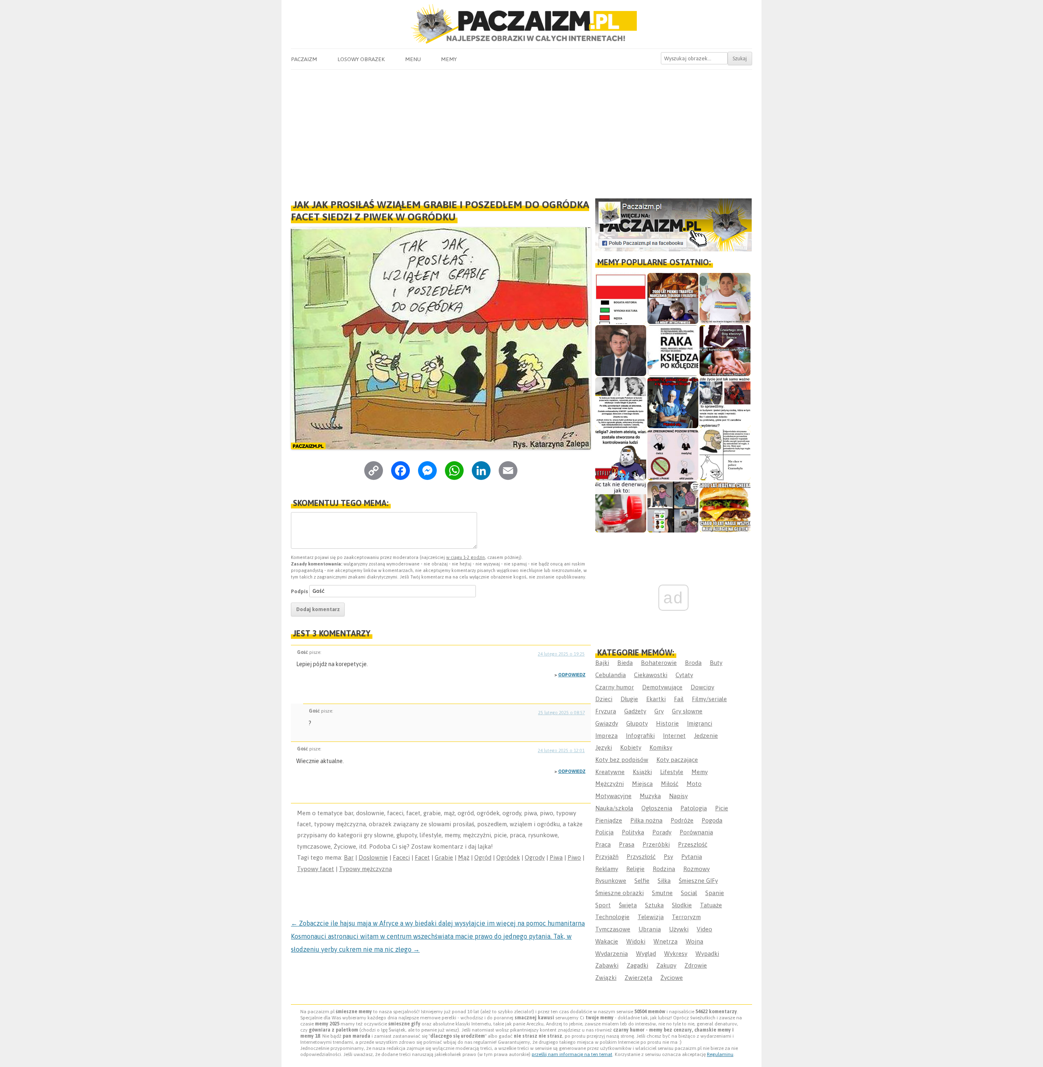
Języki (603, 747)
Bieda (625, 662)
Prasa (626, 844)
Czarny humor (614, 687)
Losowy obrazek (361, 59)
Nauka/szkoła (614, 808)
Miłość (669, 783)
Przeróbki (656, 844)
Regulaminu (720, 1054)
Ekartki (656, 698)
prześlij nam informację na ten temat (572, 1054)
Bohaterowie (659, 662)
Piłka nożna (646, 820)
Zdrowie (695, 965)
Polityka (633, 832)
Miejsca (642, 783)
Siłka (664, 880)
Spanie (714, 892)
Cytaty (684, 674)
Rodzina (664, 868)
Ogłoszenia (656, 808)
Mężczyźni (609, 783)
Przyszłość (641, 856)
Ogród (482, 857)
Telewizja (651, 916)
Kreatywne (610, 771)
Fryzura (605, 711)
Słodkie (682, 905)
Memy (449, 59)
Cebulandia (610, 674)
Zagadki (637, 965)
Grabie (444, 857)
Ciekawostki (650, 674)
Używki (679, 929)
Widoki (635, 941)
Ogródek (508, 857)
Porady (661, 832)
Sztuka (654, 905)
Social (689, 892)
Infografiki (640, 735)
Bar (349, 857)
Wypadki (707, 953)
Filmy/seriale (709, 698)
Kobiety (630, 747)
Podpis (299, 591)
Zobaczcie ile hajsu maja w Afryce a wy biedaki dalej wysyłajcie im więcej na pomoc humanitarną (438, 923)
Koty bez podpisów (621, 759)
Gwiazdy (606, 723)
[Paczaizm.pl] (521, 24)
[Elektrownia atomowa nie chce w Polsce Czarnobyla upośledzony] (725, 454)
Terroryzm (686, 916)
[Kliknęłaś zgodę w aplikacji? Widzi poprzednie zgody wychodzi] (672, 507)
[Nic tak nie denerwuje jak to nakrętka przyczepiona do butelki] (620, 507)
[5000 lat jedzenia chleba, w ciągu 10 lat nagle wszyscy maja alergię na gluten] (725, 507)
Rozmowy (696, 868)
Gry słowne (687, 711)
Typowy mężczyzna (365, 868)
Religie (635, 868)
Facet (422, 857)
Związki (605, 977)
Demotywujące (662, 687)
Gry (659, 711)
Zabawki (606, 965)
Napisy (678, 795)
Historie (667, 723)
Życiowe (671, 977)
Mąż (463, 857)
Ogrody (535, 857)
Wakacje (606, 941)
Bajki (602, 662)
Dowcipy (702, 687)
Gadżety (635, 711)
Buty (716, 662)
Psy (668, 856)
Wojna (694, 941)
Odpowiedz (571, 674)
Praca (603, 844)
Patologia (693, 808)
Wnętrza (666, 941)
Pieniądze (608, 820)
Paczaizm (304, 59)
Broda (693, 662)
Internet (674, 735)
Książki (642, 771)
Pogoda (712, 820)
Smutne (662, 892)
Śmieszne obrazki (619, 892)
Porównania (696, 832)
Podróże (682, 820)
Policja (604, 832)
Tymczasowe (612, 929)
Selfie (641, 880)
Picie (721, 808)
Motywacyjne (613, 795)
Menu (413, 59)
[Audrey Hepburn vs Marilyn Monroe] (620, 402)
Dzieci (603, 698)
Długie (629, 698)
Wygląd (646, 953)
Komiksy (660, 747)
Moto (694, 783)
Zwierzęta (638, 977)
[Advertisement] (521, 131)
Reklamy (606, 868)
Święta (628, 905)
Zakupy (666, 965)
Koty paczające (677, 759)
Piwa (556, 857)
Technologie (612, 916)
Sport (603, 905)
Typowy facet (315, 868)
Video (704, 929)
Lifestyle (671, 771)
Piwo (574, 857)
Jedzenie (706, 735)
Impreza (606, 735)
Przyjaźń (606, 856)
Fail (679, 698)
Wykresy (675, 953)
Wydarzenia (611, 953)
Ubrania (649, 929)
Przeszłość (692, 844)
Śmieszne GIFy (698, 880)
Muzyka (650, 795)
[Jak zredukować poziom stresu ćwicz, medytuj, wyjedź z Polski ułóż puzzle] (672, 454)
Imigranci (699, 723)
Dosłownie (373, 857)
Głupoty (637, 723)
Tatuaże (711, 905)
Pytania (691, 856)
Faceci (401, 857)
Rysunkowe (610, 880)
